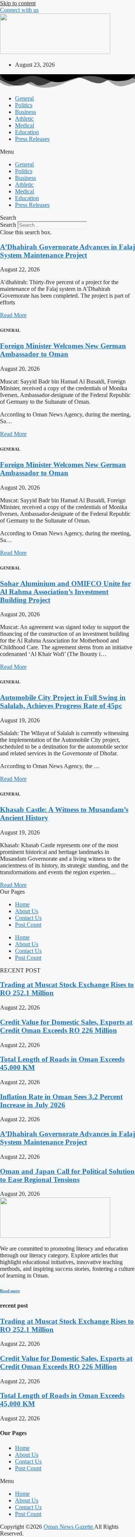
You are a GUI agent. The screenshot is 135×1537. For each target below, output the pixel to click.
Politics (23, 105)
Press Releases (32, 139)
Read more (10, 1290)
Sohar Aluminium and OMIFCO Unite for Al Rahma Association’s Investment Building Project (65, 592)
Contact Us (28, 918)
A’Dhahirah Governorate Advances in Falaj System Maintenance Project (67, 251)
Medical (24, 125)
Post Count (28, 924)
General (24, 98)
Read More (13, 315)
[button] (67, 151)
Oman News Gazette (69, 1527)
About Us (26, 911)
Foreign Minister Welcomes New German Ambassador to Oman (63, 350)
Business (25, 112)
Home (22, 904)
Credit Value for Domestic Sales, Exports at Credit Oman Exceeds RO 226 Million (66, 1026)
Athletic (24, 118)
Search (8, 225)
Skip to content (18, 3)
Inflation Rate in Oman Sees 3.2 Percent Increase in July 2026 (61, 1101)
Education (27, 132)
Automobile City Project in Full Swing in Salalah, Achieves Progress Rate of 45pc (63, 702)
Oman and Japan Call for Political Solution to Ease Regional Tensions (67, 1175)
